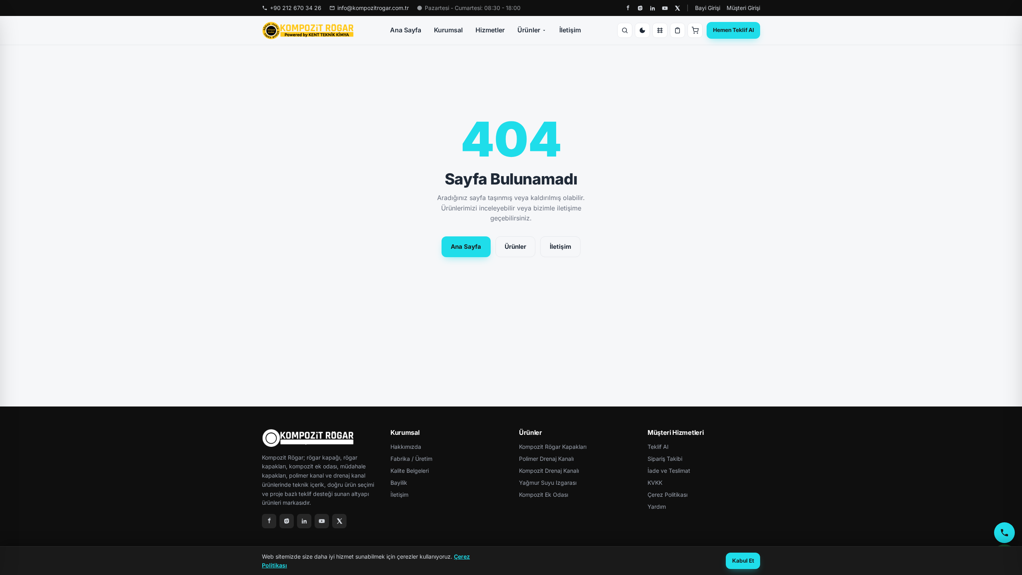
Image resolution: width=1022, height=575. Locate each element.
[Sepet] (695, 30)
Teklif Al (658, 446)
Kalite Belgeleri (409, 470)
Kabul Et (743, 560)
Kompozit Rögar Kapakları (552, 446)
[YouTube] (665, 8)
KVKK (655, 482)
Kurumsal (448, 30)
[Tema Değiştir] (642, 30)
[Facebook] (628, 8)
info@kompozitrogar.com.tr (373, 7)
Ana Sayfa (405, 30)
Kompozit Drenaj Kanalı (549, 470)
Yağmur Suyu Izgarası (547, 482)
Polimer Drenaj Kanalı (546, 458)
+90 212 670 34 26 (295, 7)
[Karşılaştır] (659, 30)
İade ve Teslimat (669, 470)
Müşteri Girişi (743, 7)
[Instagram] (640, 8)
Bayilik (398, 482)
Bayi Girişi (707, 7)
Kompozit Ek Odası (543, 494)
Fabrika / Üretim (411, 458)
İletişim (570, 30)
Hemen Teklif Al (733, 30)
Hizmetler (490, 30)
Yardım (657, 506)
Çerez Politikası (667, 494)
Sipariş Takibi (665, 458)
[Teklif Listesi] (677, 30)
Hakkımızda (405, 446)
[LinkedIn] (653, 8)
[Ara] (624, 30)
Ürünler (528, 30)
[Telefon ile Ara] (1004, 532)
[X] (677, 8)
